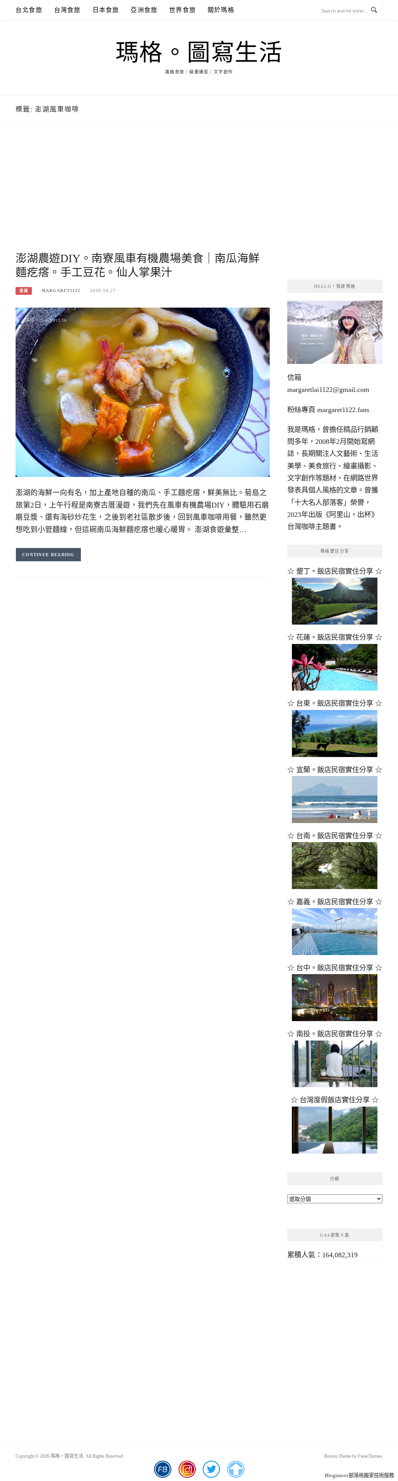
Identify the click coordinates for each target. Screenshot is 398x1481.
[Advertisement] (143, 197)
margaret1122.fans (342, 410)
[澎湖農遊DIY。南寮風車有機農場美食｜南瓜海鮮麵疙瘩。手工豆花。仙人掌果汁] (143, 391)
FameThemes (370, 1456)
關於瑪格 (221, 10)
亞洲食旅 (144, 10)
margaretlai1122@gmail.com (328, 389)
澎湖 (23, 291)
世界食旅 (182, 10)
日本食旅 (106, 10)
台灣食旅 (67, 10)
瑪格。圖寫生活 (199, 53)
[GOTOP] (235, 1469)
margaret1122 (61, 290)
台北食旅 (29, 10)
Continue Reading (48, 554)
